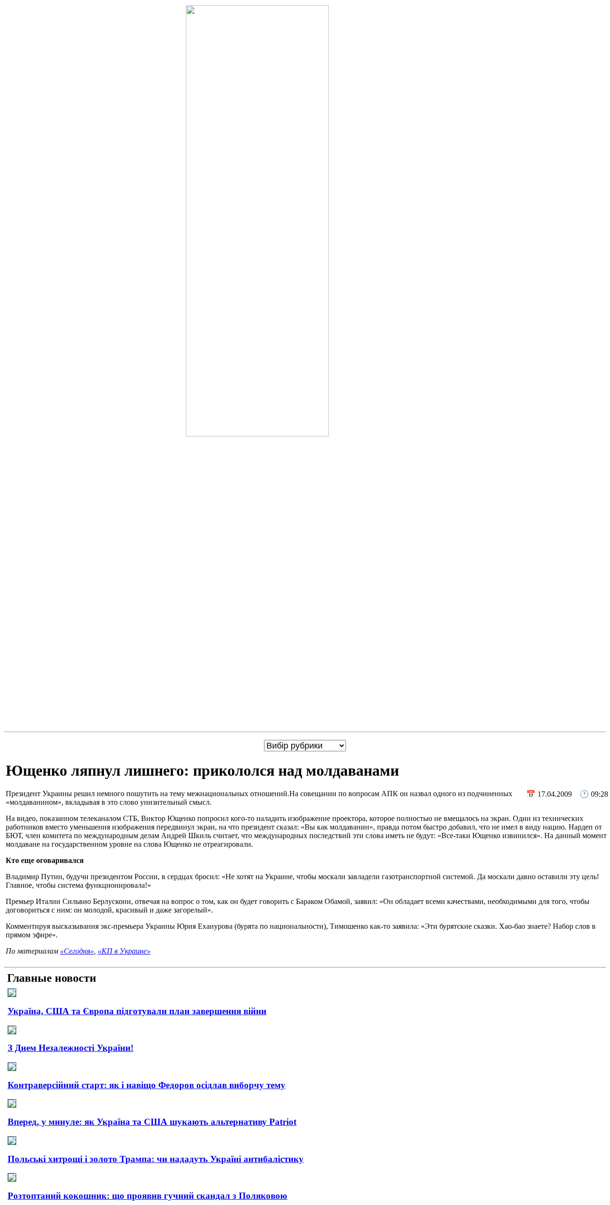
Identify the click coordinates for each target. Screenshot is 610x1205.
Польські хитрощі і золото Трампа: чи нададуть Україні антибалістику (156, 1159)
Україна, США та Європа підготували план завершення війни (137, 1011)
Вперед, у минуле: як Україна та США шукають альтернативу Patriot (152, 1122)
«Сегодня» (77, 951)
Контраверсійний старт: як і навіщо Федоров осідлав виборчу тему (146, 1085)
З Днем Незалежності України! (70, 1048)
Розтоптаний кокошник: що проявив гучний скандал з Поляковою (147, 1196)
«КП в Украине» (124, 951)
